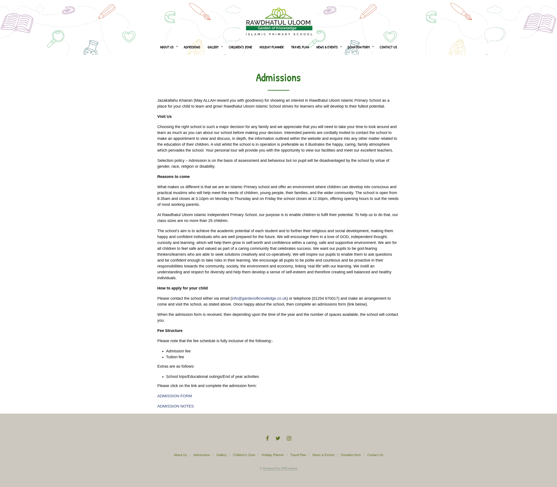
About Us (167, 47)
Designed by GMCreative (280, 468)
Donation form (359, 47)
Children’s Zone (240, 47)
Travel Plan (300, 47)
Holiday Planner (272, 47)
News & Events (327, 47)
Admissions (192, 47)
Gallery (213, 47)
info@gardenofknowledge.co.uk (259, 298)
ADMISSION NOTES (175, 406)
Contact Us (388, 47)
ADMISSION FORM (174, 396)
